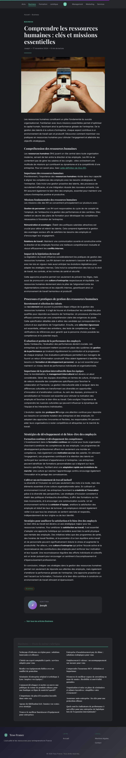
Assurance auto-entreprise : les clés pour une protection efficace (85, 699)
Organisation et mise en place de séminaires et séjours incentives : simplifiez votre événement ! (85, 690)
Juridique (54, 4)
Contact (98, 743)
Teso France (17, 735)
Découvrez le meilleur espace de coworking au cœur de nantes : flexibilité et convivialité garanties (86, 679)
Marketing (90, 4)
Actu (23, 4)
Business (32, 4)
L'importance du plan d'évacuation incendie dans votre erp (38, 697)
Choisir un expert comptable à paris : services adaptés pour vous (39, 661)
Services (100, 4)
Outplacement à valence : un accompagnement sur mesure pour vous (86, 661)
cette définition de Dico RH (73, 168)
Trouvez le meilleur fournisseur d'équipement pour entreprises (39, 713)
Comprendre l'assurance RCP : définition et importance (85, 669)
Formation (43, 4)
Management (77, 4)
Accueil (27, 15)
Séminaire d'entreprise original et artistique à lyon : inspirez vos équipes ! (39, 677)
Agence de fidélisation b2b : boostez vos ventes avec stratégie (39, 705)
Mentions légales (102, 738)
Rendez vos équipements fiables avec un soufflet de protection (36, 669)
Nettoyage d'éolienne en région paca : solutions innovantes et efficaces (39, 653)
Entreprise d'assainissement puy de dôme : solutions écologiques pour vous (84, 653)
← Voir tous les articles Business (38, 621)
